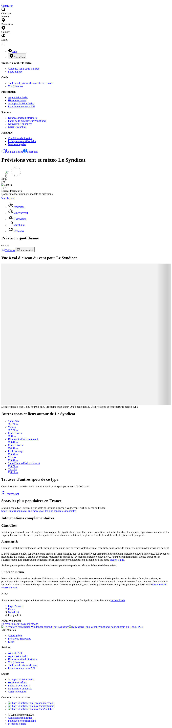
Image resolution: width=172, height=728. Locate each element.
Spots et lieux (15, 71)
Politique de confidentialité (22, 141)
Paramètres (19, 57)
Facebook (32, 151)
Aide (14, 51)
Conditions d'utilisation (20, 138)
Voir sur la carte (15, 151)
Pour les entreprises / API (21, 106)
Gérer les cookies (17, 126)
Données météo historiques (22, 117)
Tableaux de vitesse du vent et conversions (30, 83)
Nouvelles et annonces (20, 123)
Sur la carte (9, 198)
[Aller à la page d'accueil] (1, 2)
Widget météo (15, 86)
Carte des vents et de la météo (23, 68)
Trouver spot (12, 493)
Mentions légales (17, 144)
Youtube (48, 709)
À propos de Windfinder (21, 103)
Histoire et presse (17, 100)
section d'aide (117, 559)
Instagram (49, 706)
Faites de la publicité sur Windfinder (27, 120)
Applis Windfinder (18, 97)
